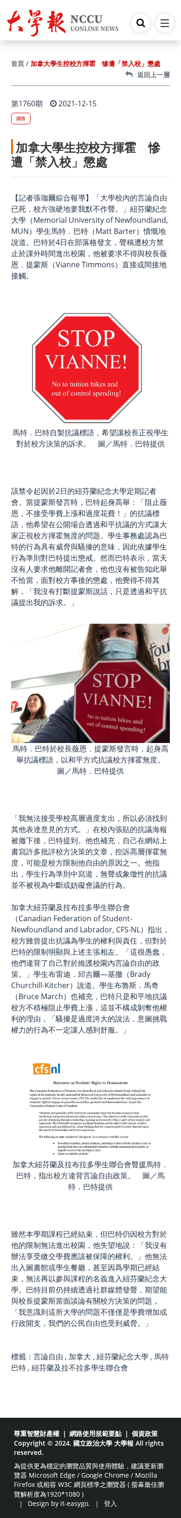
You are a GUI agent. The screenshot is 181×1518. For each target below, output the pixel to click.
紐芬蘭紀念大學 (123, 1356)
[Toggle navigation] (164, 23)
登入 (110, 1503)
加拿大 (80, 1356)
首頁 (17, 63)
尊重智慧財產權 (36, 1433)
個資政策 (145, 1433)
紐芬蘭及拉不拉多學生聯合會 (80, 1368)
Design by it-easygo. (59, 1503)
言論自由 (48, 1356)
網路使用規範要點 (96, 1433)
